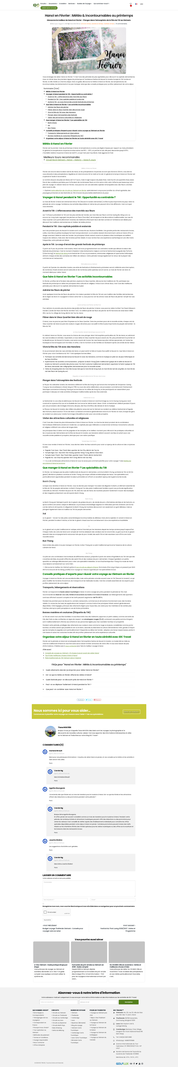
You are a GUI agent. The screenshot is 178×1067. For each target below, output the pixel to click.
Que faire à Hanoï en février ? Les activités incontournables (68, 104)
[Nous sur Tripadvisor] (131, 1064)
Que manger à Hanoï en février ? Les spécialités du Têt (66, 120)
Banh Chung (52, 123)
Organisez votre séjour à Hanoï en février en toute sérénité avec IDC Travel (74, 138)
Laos (73, 1020)
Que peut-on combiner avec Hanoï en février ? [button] (64, 689)
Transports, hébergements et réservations (63, 133)
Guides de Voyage (84, 4)
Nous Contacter (38, 1042)
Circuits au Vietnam (59, 1013)
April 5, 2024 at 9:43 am (56, 754)
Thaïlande (75, 1015)
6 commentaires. (121, 24)
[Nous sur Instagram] (142, 1064)
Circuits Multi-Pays (58, 1025)
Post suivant (129, 925)
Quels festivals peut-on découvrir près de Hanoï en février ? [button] (69, 679)
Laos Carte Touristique (79, 1038)
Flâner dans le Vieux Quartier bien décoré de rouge (66, 110)
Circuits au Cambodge (60, 1018)
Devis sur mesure (131, 712)
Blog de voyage (77, 1025)
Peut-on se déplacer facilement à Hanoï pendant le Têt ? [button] (68, 684)
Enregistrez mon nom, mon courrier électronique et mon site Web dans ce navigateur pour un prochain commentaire (89, 906)
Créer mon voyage (49, 8)
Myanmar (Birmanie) (78, 1023)
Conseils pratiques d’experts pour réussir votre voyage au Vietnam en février (75, 130)
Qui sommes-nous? (101, 4)
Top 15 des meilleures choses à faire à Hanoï (61, 655)
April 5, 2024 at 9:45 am (61, 811)
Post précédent (50, 925)
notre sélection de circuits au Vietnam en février (68, 190)
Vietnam (74, 1013)
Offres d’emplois (39, 1045)
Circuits (43, 4)
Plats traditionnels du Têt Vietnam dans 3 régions (63, 658)
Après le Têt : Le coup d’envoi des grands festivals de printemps (71, 102)
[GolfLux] (122, 1064)
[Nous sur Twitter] (136, 1064)
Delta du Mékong (58, 1030)
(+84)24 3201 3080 (125, 1037)
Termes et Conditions (40, 1037)
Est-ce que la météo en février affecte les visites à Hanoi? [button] (69, 675)
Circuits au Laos (57, 1020)
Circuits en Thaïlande (59, 1015)
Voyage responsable (40, 1040)
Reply (50, 763)
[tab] (89, 670)
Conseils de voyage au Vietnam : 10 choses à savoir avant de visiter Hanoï (72, 653)
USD (141, 4)
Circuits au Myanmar (59, 1023)
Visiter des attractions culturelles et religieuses (65, 117)
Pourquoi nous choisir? (41, 1027)
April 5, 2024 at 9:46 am (62, 860)
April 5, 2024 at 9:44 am (62, 773)
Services (71, 4)
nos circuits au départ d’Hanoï (87, 567)
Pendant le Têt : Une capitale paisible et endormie (66, 99)
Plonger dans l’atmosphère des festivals (62, 115)
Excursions (53, 4)
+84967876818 (129, 1040)
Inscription (129, 1002)
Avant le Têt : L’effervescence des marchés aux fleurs (67, 97)
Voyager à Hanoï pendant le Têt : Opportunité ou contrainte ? (69, 94)
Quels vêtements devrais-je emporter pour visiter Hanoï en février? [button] (72, 670)
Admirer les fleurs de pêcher (58, 107)
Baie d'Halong (57, 1028)
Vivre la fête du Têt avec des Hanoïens (62, 112)
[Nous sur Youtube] (139, 1064)
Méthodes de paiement (41, 1035)
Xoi (49, 125)
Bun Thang (51, 128)
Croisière (62, 4)
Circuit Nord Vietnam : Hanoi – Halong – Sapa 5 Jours (71, 160)
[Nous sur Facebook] (134, 1064)
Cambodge (75, 1018)
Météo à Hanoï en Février (55, 91)
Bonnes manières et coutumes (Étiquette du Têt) (65, 136)
